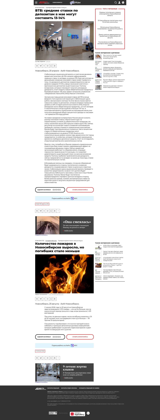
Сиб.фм (48, 61)
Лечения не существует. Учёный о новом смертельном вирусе (112, 86)
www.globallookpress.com (55, 294)
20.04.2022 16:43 (39, 7)
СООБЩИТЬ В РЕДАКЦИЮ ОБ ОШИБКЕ (89, 388)
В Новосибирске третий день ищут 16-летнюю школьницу (110, 21)
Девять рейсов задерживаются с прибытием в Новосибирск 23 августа (110, 36)
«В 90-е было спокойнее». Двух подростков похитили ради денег (113, 246)
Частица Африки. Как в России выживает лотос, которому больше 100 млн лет (113, 271)
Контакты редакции (53, 388)
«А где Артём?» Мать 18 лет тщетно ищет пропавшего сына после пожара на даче (113, 259)
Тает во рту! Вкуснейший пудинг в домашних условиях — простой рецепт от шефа (113, 265)
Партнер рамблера (63, 413)
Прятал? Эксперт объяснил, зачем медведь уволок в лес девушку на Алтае (113, 253)
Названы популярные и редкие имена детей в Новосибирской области (110, 14)
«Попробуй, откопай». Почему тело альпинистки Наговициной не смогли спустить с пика (113, 75)
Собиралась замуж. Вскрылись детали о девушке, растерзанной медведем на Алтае (112, 69)
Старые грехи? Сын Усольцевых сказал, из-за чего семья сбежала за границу (113, 63)
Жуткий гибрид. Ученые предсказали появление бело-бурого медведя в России (114, 81)
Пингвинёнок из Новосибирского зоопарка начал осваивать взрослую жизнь (110, 43)
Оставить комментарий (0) (80, 189)
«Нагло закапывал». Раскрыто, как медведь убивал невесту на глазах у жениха (113, 277)
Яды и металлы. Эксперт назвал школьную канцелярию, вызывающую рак (112, 57)
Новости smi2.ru (41, 235)
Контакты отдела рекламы (69, 388)
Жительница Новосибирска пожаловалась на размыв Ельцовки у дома (110, 28)
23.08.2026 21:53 (39, 240)
